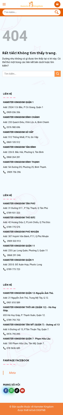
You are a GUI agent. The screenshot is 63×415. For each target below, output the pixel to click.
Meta (12, 373)
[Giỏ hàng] (57, 4)
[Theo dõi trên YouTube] (22, 390)
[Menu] (4, 4)
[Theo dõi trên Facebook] (5, 390)
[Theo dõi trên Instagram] (11, 390)
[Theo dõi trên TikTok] (16, 390)
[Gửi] (57, 12)
